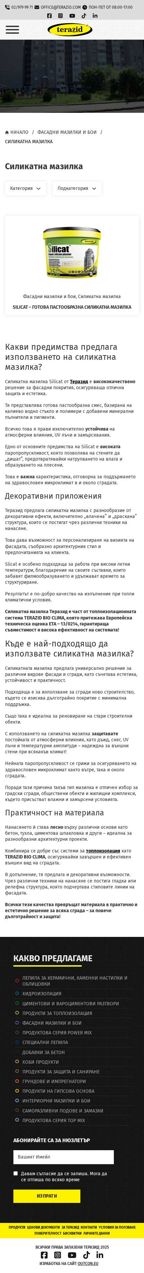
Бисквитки (72, 1234)
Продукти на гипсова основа (58, 1091)
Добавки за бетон (43, 1052)
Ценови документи (43, 1228)
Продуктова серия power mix (57, 1033)
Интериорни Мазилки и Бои (56, 1101)
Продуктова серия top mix (53, 1120)
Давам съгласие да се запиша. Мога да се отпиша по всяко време (64, 1177)
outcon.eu (88, 1263)
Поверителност (47, 1234)
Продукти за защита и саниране (60, 1072)
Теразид (79, 382)
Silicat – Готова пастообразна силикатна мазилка (72, 307)
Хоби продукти (40, 1062)
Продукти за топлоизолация (57, 1013)
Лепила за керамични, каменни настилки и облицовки (75, 981)
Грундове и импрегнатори (54, 1081)
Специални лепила (45, 1042)
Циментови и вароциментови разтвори (70, 1004)
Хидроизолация (41, 994)
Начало (19, 132)
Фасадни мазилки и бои (67, 132)
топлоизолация (103, 851)
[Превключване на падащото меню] (38, 188)
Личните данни (96, 1234)
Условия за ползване (117, 1228)
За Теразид (70, 1228)
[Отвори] (12, 30)
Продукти (17, 1228)
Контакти (89, 1228)
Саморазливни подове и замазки (62, 1111)
